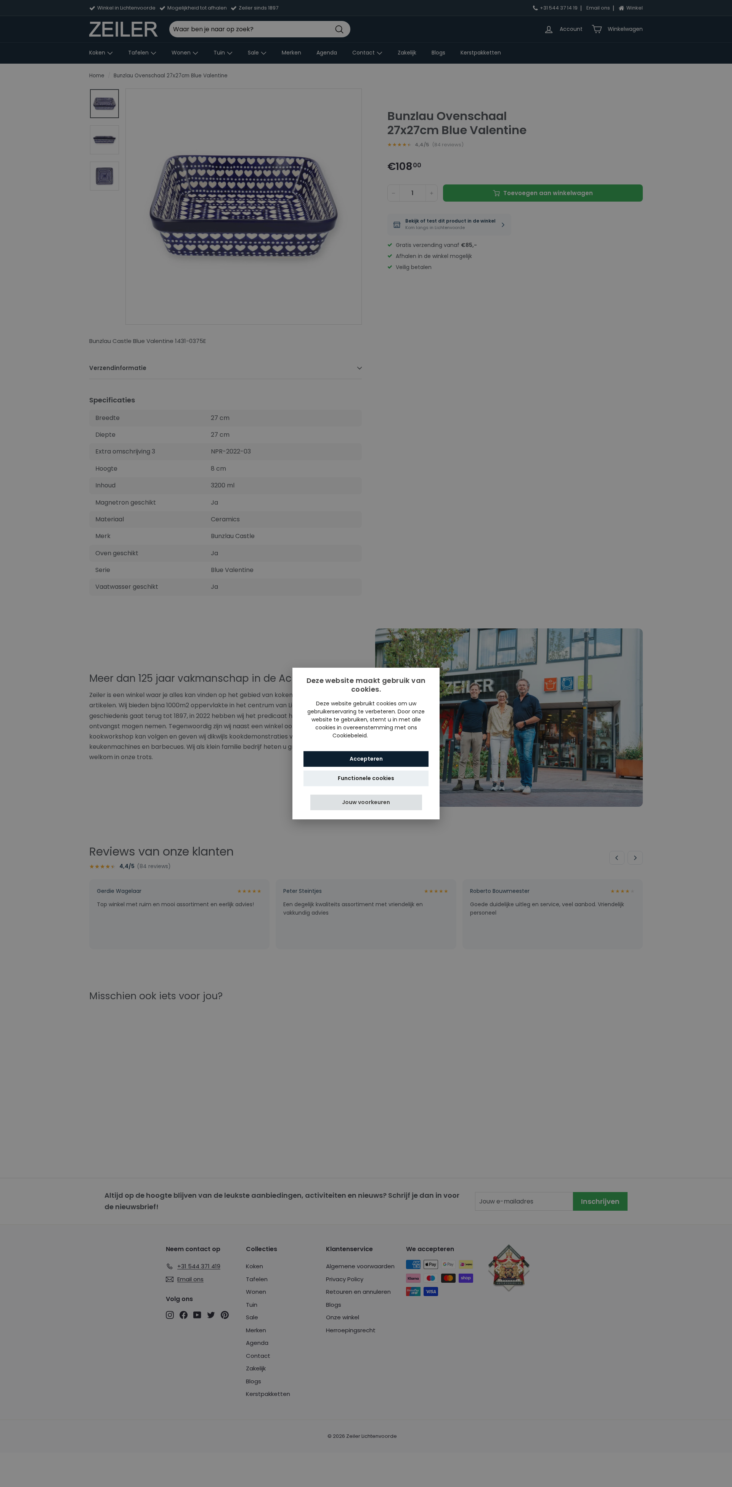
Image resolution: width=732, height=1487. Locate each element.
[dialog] (366, 743)
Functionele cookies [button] (366, 778)
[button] (366, 802)
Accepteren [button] (366, 759)
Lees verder (384, 735)
